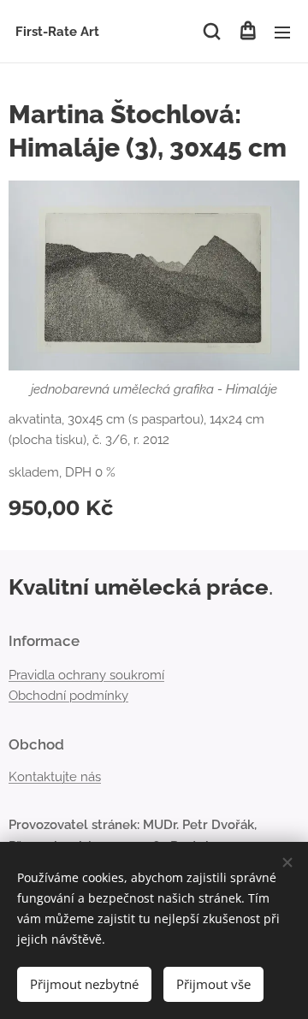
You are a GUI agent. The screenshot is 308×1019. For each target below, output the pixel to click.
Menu (282, 32)
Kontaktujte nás (55, 777)
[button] (211, 31)
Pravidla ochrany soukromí (86, 675)
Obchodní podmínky (68, 695)
